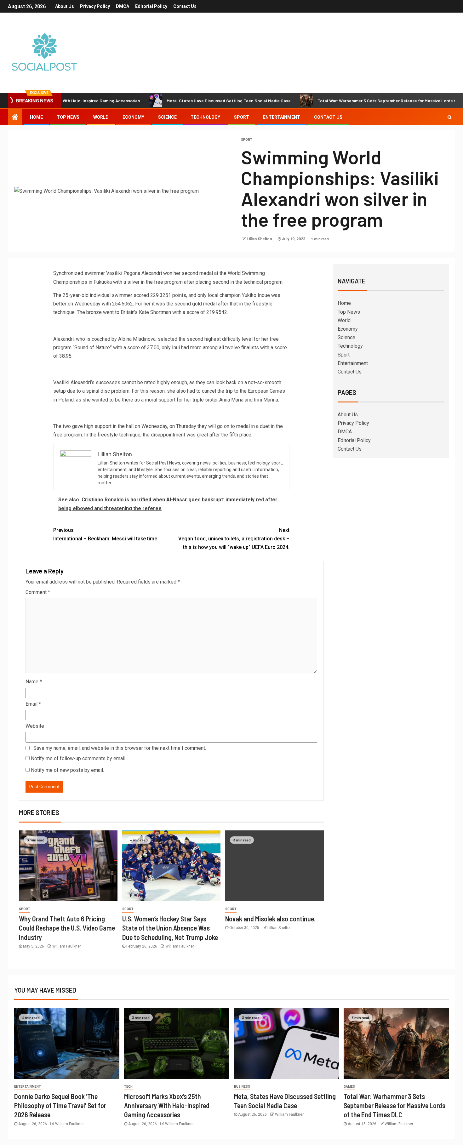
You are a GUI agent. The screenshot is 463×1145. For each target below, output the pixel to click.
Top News (68, 117)
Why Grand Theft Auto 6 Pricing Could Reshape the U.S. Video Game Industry (67, 927)
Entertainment (281, 117)
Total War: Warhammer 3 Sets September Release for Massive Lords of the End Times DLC (394, 1105)
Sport (241, 117)
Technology (205, 117)
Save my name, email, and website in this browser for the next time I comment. (119, 748)
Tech (128, 1086)
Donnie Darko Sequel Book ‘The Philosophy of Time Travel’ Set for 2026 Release (60, 1105)
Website (35, 726)
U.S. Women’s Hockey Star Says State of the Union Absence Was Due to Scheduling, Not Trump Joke (170, 927)
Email (33, 704)
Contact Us (185, 6)
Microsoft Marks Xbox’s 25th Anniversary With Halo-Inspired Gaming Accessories (166, 1105)
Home (36, 117)
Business (242, 1086)
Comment (38, 592)
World (101, 117)
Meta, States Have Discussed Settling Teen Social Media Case (199, 100)
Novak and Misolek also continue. (270, 918)
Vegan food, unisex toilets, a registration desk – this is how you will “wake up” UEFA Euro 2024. (233, 538)
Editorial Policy (151, 6)
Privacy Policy (95, 6)
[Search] (450, 117)
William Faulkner (66, 946)
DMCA (122, 6)
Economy (133, 117)
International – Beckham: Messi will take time (105, 534)
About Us (64, 6)
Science (167, 117)
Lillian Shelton (260, 239)
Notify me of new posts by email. (67, 770)
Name (34, 682)
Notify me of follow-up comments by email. (78, 758)
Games (349, 1086)
